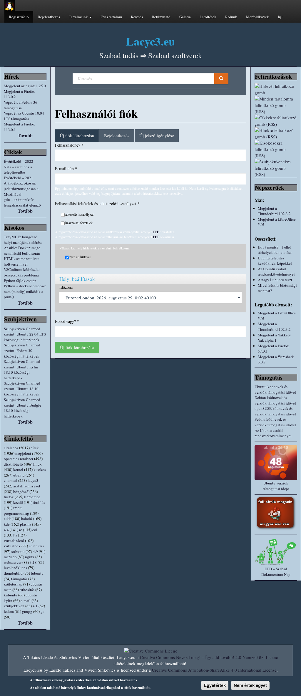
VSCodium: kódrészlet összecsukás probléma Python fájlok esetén (22, 275)
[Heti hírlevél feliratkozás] (276, 89)
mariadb (10, 556)
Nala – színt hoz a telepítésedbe (18, 169)
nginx (29, 556)
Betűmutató (161, 16)
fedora (9, 611)
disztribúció (13, 464)
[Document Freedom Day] (276, 552)
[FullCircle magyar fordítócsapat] (276, 513)
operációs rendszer (18, 458)
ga (42, 611)
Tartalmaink (79, 16)
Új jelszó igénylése (156, 135)
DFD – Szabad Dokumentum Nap (275, 571)
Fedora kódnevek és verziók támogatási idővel (275, 422)
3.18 (33, 562)
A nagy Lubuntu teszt (275, 279)
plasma (25, 524)
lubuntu (37, 573)
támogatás (19, 578)
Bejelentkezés (49, 16)
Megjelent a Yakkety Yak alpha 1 (274, 337)
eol (34, 529)
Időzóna (66, 287)
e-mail (26, 600)
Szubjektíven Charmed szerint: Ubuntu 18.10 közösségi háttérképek (22, 388)
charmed (10, 480)
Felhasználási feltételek (77, 222)
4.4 (6, 529)
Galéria (185, 16)
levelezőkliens (15, 567)
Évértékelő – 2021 (18, 177)
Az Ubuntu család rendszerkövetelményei (276, 271)
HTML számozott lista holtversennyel (21, 261)
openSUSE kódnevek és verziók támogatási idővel (275, 411)
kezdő (18, 502)
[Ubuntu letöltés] (276, 463)
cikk (7, 518)
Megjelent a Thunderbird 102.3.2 (274, 211)
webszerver (12, 562)
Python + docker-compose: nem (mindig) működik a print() (25, 291)
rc (20, 529)
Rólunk (231, 16)
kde (7, 524)
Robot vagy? (67, 321)
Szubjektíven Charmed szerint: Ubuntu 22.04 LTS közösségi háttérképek (25, 334)
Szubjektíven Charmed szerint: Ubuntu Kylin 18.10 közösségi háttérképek (22, 369)
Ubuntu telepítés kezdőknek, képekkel (275, 260)
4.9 (35, 551)
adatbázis (36, 546)
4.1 (35, 605)
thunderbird (13, 573)
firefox (9, 496)
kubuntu (10, 595)
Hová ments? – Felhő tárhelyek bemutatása (275, 249)
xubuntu (18, 551)
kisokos (40, 469)
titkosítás (27, 589)
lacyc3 (33, 480)
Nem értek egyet (250, 685)
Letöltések (208, 16)
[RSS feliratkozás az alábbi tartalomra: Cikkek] (276, 121)
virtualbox (12, 546)
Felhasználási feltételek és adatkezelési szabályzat (97, 203)
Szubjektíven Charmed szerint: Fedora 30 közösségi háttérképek (22, 350)
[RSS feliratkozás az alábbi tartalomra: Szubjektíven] (276, 168)
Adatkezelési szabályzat (77, 214)
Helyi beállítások (77, 279)
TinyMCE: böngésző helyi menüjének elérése (23, 239)
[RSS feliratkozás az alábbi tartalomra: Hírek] (276, 133)
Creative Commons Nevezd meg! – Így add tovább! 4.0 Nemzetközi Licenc (209, 657)
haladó (26, 518)
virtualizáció (14, 540)
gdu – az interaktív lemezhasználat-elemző (22, 202)
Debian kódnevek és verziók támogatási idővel (275, 400)
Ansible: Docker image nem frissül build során (22, 250)
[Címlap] (9, 5)
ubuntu (19, 475)
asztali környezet (26, 486)
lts (15, 535)
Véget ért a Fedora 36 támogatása (20, 105)
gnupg (27, 611)
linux (37, 464)
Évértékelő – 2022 (18, 161)
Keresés (137, 16)
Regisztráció (19, 16)
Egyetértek (215, 685)
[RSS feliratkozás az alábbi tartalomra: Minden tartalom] (276, 105)
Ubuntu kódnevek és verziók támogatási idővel (275, 389)
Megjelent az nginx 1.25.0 (25, 85)
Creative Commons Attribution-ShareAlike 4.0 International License (214, 670)
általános (11, 447)
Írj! (280, 16)
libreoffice (32, 496)
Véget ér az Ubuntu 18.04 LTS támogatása (24, 115)
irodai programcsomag (16, 510)
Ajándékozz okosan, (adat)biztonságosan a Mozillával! (21, 188)
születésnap (13, 584)
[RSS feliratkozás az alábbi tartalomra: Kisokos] (276, 149)
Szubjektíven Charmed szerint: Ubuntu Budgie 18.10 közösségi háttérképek (22, 408)
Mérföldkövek (257, 16)
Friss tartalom (111, 16)
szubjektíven (14, 605)
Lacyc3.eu (150, 41)
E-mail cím (66, 168)
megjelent (23, 453)
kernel (18, 469)
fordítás (39, 502)
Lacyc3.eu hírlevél (78, 256)
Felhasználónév (69, 145)
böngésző (21, 491)
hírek (35, 447)
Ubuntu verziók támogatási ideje (276, 485)
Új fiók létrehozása (79, 137)
